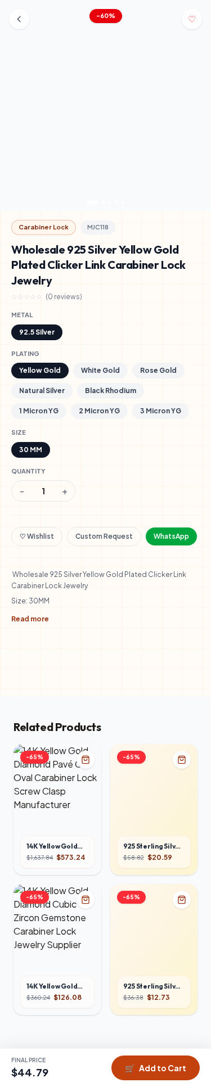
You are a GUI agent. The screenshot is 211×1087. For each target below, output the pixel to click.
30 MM (30, 449)
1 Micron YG (39, 411)
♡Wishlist (37, 536)
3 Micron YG (160, 411)
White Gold (100, 370)
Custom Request (104, 536)
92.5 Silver (37, 332)
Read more (30, 619)
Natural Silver (42, 390)
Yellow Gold (40, 370)
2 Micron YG (99, 411)
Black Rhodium (110, 390)
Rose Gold (158, 370)
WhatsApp (171, 536)
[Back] (19, 19)
